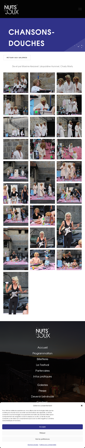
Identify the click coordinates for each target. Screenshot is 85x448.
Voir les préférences (42, 439)
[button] (82, 405)
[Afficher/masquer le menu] (80, 9)
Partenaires (42, 370)
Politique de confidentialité (47, 445)
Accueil (43, 347)
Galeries (42, 385)
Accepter (42, 427)
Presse (42, 390)
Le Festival (42, 365)
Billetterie (42, 359)
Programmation (42, 353)
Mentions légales (33, 445)
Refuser (42, 433)
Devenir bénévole (42, 396)
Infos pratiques (42, 376)
